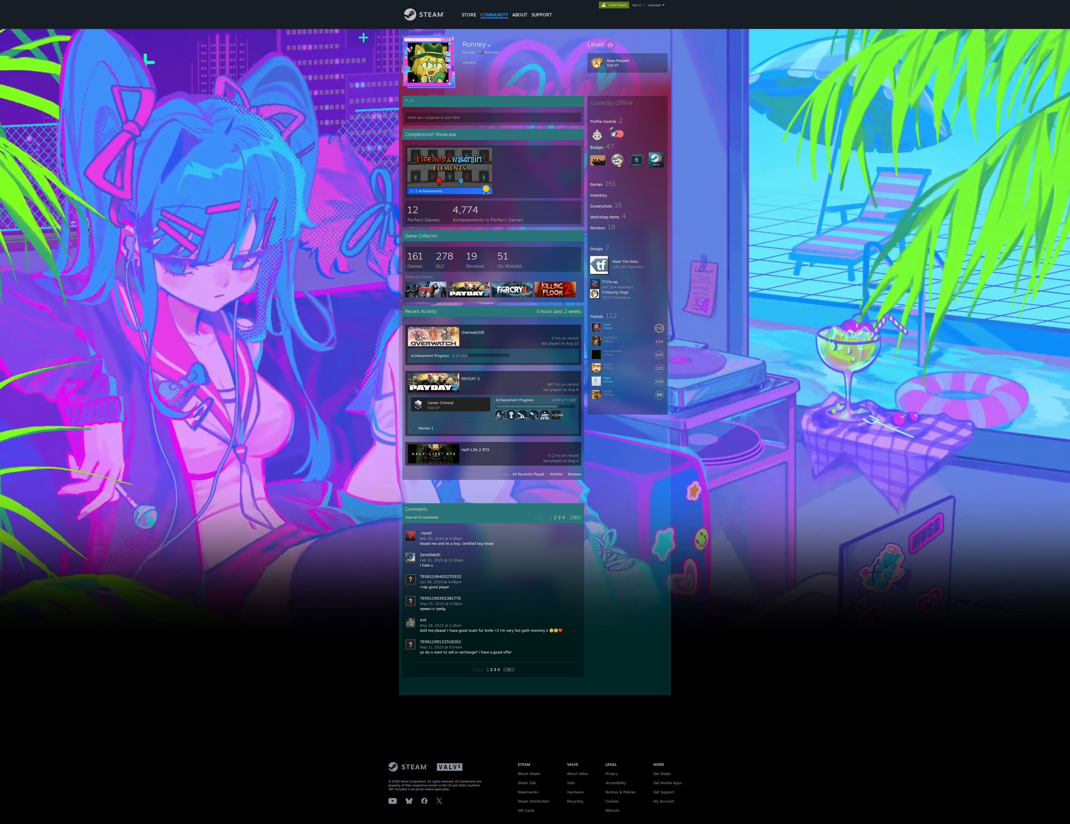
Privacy (611, 773)
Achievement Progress (430, 355)
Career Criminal (440, 402)
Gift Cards (526, 810)
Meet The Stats (625, 261)
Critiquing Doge (615, 292)
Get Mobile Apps (667, 783)
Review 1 (426, 428)
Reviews (574, 474)
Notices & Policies (620, 792)
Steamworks (528, 792)
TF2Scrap (610, 281)
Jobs (571, 783)
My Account (663, 801)
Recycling (575, 801)
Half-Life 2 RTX (475, 449)
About (519, 15)
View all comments (421, 517)
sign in (636, 5)
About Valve (577, 773)
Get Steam (662, 773)
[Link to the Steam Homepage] (424, 19)
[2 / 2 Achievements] (449, 186)
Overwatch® (472, 332)
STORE (469, 15)
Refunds (612, 810)
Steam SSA (527, 783)
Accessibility (615, 783)
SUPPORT (541, 15)
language (654, 5)
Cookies (612, 801)
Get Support (663, 792)
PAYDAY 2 (470, 378)
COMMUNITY (494, 15)
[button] (627, 44)
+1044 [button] (556, 415)
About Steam (529, 773)
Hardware (575, 792)
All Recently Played (528, 474)
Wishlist (556, 474)
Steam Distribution (533, 801)
